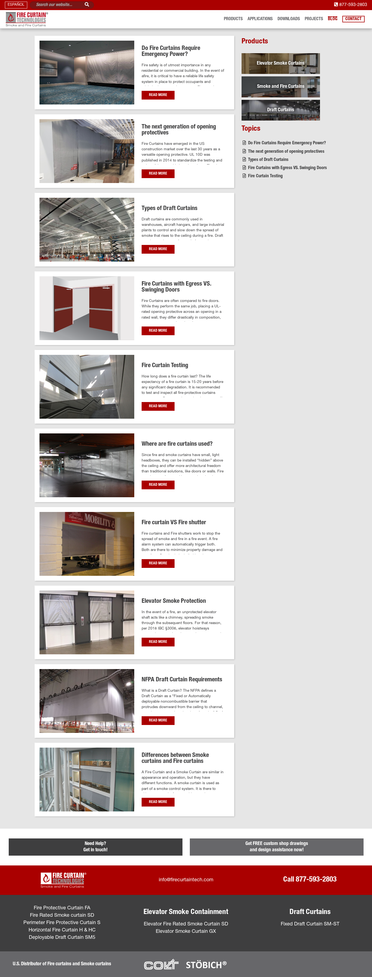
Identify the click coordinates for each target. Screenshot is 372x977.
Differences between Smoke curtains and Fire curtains (175, 759)
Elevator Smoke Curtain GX (186, 931)
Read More (158, 95)
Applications (260, 19)
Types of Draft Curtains (169, 209)
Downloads (289, 19)
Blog (332, 19)
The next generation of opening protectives (285, 151)
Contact (353, 19)
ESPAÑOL (16, 5)
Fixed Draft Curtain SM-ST (310, 924)
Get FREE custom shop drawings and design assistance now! (276, 847)
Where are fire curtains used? (177, 444)
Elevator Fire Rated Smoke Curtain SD (186, 924)
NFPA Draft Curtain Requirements (182, 680)
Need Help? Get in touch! (95, 847)
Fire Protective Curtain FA (62, 908)
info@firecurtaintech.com (186, 880)
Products (233, 19)
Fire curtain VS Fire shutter (174, 523)
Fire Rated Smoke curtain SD (62, 915)
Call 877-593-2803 (310, 880)
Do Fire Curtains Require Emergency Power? (171, 52)
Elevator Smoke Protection (174, 601)
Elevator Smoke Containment (186, 912)
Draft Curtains (310, 912)
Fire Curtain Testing (165, 366)
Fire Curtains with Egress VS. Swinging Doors (176, 287)
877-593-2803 (352, 5)
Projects (314, 19)
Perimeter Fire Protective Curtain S (61, 923)
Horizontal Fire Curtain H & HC (62, 930)
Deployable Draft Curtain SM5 (62, 937)
